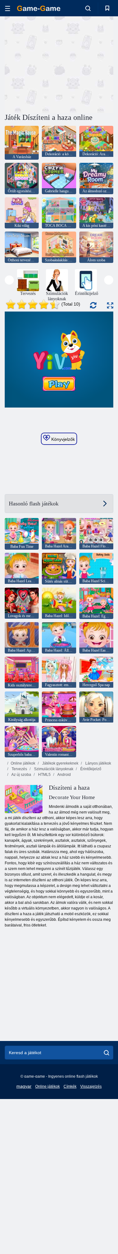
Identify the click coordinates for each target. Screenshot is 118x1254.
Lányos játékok (97, 763)
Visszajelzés (91, 1086)
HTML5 (44, 774)
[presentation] (9, 280)
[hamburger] (7, 8)
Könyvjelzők (62, 439)
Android (64, 774)
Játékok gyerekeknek (59, 763)
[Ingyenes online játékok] (39, 8)
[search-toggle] (88, 8)
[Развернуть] (110, 305)
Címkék (70, 1086)
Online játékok (23, 763)
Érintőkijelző (90, 769)
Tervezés (19, 769)
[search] (106, 1052)
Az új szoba (21, 774)
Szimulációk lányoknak (53, 769)
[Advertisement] (58, 64)
